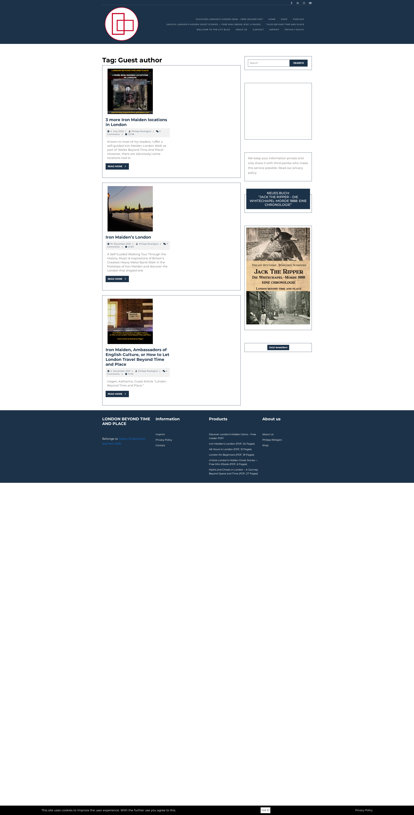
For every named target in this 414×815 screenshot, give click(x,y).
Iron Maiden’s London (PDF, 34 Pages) (232, 443)
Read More (118, 167)
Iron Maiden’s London (128, 237)
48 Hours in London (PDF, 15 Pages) (230, 449)
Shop (284, 19)
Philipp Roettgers (141, 131)
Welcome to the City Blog (213, 29)
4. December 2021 (120, 371)
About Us (241, 29)
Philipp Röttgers (272, 439)
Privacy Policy (294, 29)
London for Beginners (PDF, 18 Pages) (231, 454)
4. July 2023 (117, 131)
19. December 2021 (120, 244)
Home (271, 19)
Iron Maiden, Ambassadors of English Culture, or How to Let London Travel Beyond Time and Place (137, 357)
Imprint (274, 29)
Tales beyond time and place (285, 24)
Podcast (298, 19)
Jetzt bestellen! (278, 347)
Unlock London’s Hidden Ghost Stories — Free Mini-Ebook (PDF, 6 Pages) (213, 24)
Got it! (265, 810)
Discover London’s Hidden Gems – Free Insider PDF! (229, 19)
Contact (258, 29)
